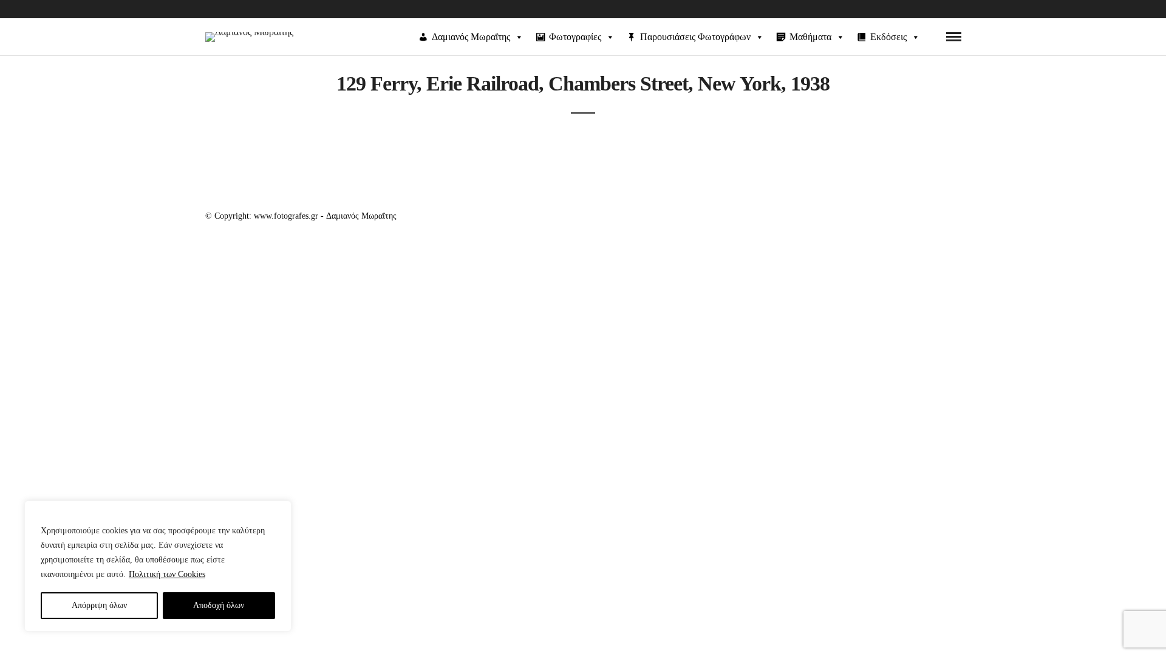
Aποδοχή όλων (218, 605)
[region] (158, 566)
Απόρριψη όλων (99, 605)
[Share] (933, 37)
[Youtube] (955, 9)
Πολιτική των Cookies (167, 574)
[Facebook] (936, 9)
